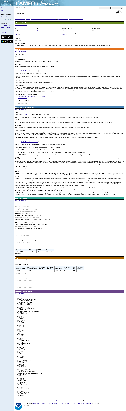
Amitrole (17, 34)
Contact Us (64, 400)
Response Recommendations (38, 19)
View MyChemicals (6, 25)
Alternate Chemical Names (76, 19)
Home (2, 7)
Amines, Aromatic (22, 98)
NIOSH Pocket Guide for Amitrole (29, 71)
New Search (4, 17)
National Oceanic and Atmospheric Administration (79, 403)
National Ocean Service (58, 403)
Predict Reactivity (5, 27)
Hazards (28, 19)
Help (2, 10)
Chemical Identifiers (20, 19)
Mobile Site (4, 32)
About (50, 400)
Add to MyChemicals (105, 8)
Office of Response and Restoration (41, 403)
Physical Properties (51, 19)
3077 (38, 30)
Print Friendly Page (117, 8)
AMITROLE (65, 34)
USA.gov (96, 403)
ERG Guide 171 (25, 114)
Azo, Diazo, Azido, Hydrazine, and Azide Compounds (31, 96)
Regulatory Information (62, 19)
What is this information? (21, 25)
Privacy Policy (56, 400)
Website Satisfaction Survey (74, 400)
